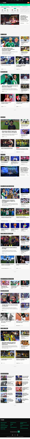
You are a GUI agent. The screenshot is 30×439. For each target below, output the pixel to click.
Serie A (22, 288)
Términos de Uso (3, 424)
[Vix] (28, 2)
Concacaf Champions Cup (5, 268)
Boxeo (3, 310)
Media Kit (11, 424)
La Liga (2, 288)
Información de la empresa (4, 425)
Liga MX (22, 44)
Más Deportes (3, 325)
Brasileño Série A (23, 338)
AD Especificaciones (13, 422)
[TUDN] (4, 3)
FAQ (10, 425)
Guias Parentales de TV (13, 427)
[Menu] (1, 2)
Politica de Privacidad (4, 422)
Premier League (23, 243)
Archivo (21, 426)
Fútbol (22, 127)
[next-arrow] (29, 160)
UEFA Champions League (5, 205)
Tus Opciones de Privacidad (24, 428)
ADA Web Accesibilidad (4, 427)
